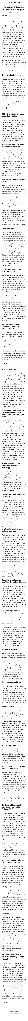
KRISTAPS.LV (14, 2)
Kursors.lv (5, 46)
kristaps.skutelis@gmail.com (13, 1013)
